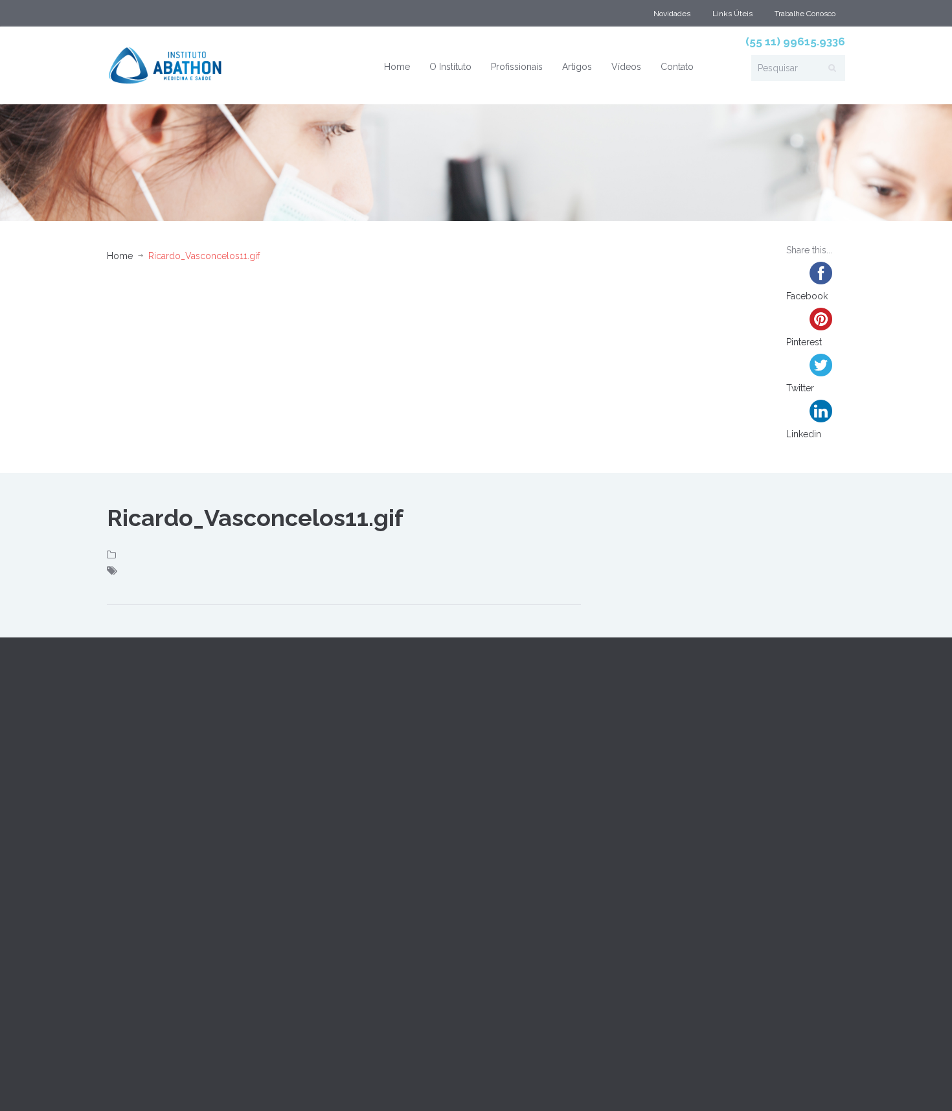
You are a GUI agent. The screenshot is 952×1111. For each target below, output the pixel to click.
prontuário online (192, 1084)
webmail (126, 1084)
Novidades (671, 13)
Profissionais (517, 67)
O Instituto (450, 67)
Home (397, 67)
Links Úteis (732, 13)
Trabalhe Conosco (805, 13)
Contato (677, 67)
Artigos (577, 67)
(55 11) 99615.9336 (795, 41)
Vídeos (626, 67)
